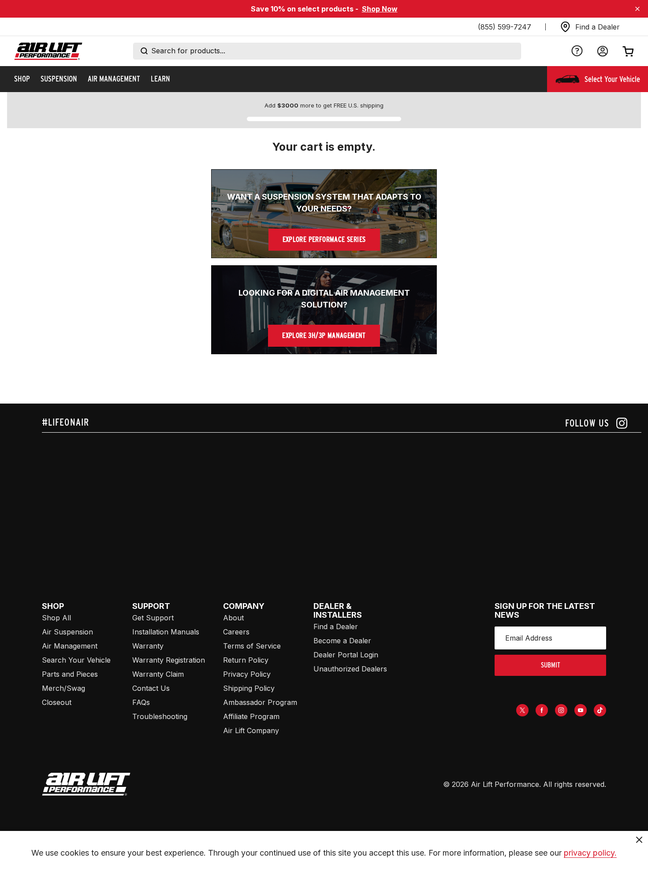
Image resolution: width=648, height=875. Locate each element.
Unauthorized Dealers (350, 668)
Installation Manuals (165, 631)
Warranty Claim (158, 674)
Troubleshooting (159, 716)
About (233, 617)
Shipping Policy (249, 688)
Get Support (153, 617)
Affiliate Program (251, 716)
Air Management (69, 645)
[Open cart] (628, 51)
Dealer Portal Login (345, 654)
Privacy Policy (247, 674)
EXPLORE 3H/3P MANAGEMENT (324, 335)
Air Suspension (67, 631)
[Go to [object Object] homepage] (86, 784)
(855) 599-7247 (504, 26)
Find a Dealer (335, 626)
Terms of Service (252, 645)
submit (550, 665)
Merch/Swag (63, 688)
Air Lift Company (251, 730)
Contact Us (151, 688)
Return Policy (245, 660)
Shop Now (380, 8)
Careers (236, 631)
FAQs (141, 702)
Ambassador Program (260, 702)
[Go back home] (48, 51)
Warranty (148, 645)
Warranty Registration (168, 660)
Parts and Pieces (70, 674)
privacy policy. (590, 852)
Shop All (56, 617)
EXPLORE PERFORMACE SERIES (324, 239)
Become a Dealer (342, 640)
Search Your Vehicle (76, 660)
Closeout (56, 702)
